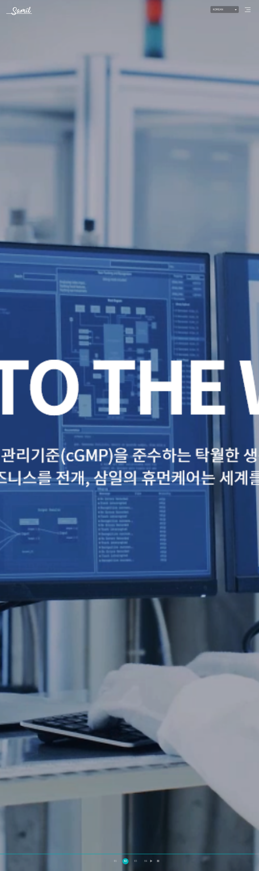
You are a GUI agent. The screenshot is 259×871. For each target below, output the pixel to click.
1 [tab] (114, 860)
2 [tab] (124, 860)
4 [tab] (145, 860)
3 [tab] (135, 860)
